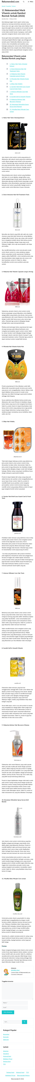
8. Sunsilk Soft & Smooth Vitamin (20, 96)
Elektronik (6, 1039)
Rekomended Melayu (23, 1075)
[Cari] (24, 1022)
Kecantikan (6, 1034)
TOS (4, 1064)
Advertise (5, 1051)
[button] (23, 2)
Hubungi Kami (7, 1056)
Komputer (6, 1037)
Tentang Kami (7, 1061)
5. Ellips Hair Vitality (16, 84)
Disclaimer (6, 1053)
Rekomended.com (10, 2)
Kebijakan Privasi (7, 1059)
